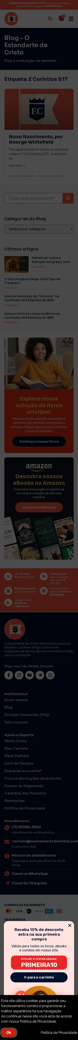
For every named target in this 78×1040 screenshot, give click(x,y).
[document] (39, 520)
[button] (70, 925)
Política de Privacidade (59, 1033)
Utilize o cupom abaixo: (39, 958)
